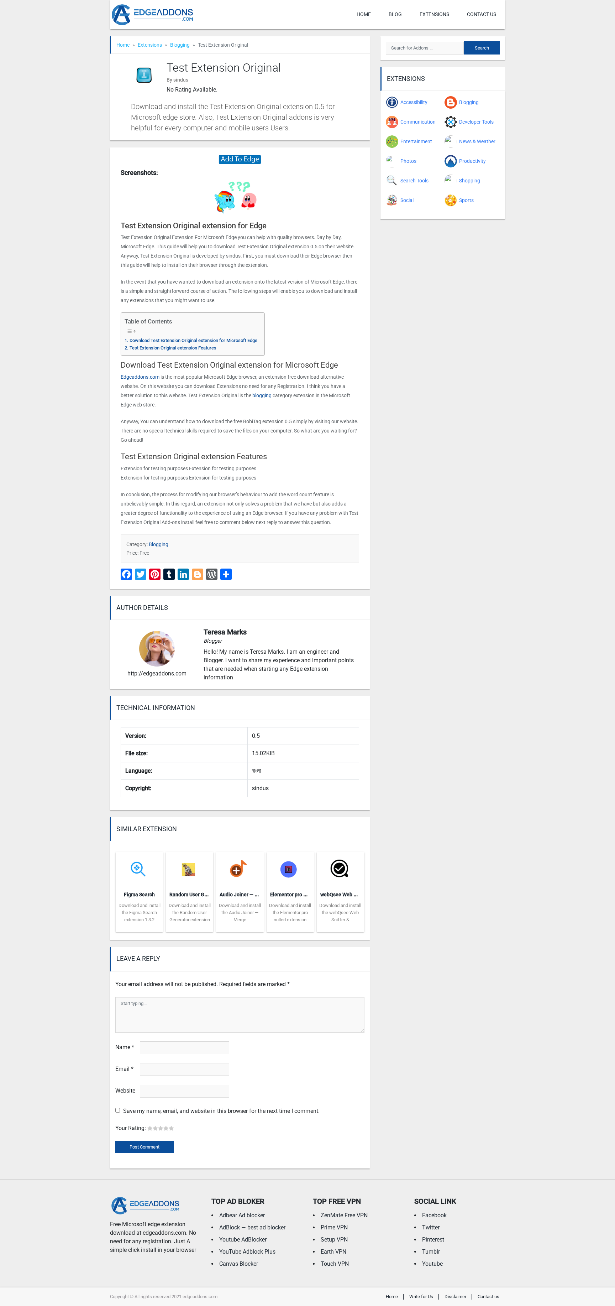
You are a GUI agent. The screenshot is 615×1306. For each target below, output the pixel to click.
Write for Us (421, 1296)
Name (124, 1047)
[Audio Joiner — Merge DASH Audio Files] (240, 868)
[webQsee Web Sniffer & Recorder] (340, 868)
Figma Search (139, 894)
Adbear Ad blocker (242, 1215)
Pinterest (433, 1239)
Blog (395, 14)
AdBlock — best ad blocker (252, 1227)
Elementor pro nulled (293, 894)
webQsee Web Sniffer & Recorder (357, 894)
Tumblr (431, 1251)
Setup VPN (334, 1239)
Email (124, 1069)
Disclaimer (455, 1296)
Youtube (432, 1263)
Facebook (434, 1215)
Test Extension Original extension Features (173, 348)
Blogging (180, 45)
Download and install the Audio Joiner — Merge (240, 912)
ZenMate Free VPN (344, 1215)
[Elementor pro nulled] (290, 868)
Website (125, 1090)
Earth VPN (333, 1251)
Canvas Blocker (238, 1263)
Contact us (481, 14)
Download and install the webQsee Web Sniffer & (340, 912)
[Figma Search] (139, 868)
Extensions (434, 14)
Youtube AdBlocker (243, 1239)
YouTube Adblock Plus (247, 1251)
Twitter (431, 1227)
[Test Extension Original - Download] (240, 159)
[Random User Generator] (189, 868)
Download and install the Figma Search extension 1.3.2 (140, 912)
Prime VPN (334, 1227)
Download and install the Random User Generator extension (190, 912)
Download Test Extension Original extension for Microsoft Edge (193, 340)
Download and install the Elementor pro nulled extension (290, 912)
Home (364, 14)
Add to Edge (139, 926)
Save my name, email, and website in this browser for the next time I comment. (221, 1111)
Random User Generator (196, 894)
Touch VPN (335, 1263)
